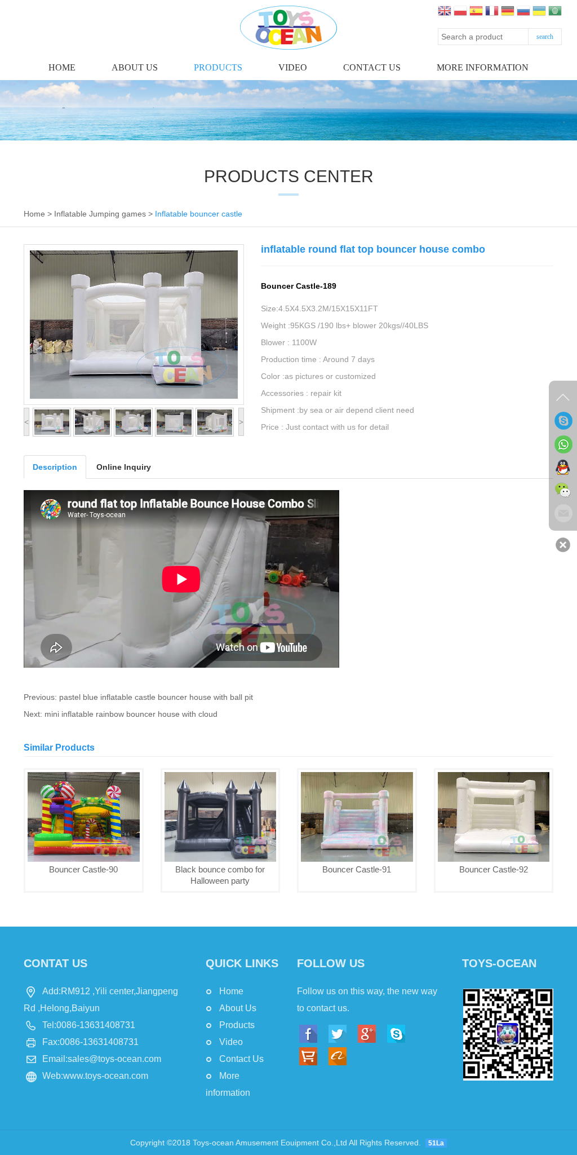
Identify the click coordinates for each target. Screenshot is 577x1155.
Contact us (372, 67)
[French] (492, 12)
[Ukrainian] (539, 12)
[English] (444, 12)
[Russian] (523, 12)
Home (62, 67)
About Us (135, 67)
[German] (507, 12)
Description (55, 466)
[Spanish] (476, 12)
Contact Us (241, 1059)
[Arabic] (555, 12)
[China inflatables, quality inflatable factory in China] (288, 27)
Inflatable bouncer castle (198, 213)
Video (292, 67)
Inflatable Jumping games (100, 213)
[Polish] (460, 12)
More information (483, 67)
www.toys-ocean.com (105, 1076)
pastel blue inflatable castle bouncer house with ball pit (156, 697)
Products (218, 67)
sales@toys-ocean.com (114, 1059)
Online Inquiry (123, 466)
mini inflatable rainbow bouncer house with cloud (131, 713)
